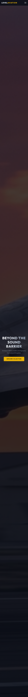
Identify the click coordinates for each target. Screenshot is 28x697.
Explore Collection (14, 359)
